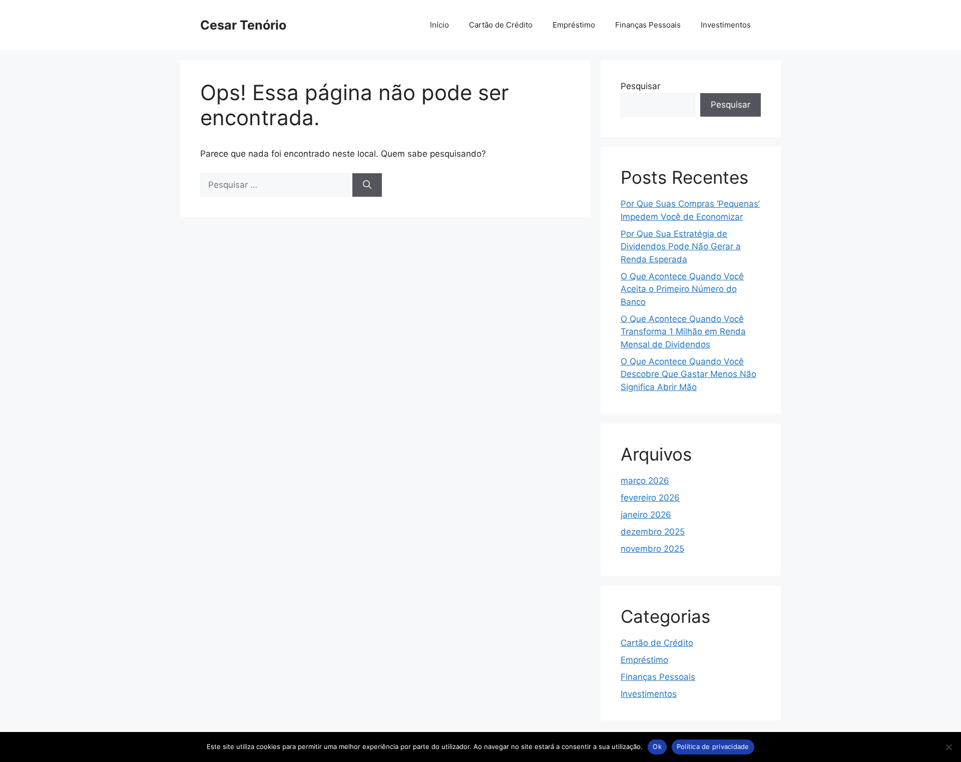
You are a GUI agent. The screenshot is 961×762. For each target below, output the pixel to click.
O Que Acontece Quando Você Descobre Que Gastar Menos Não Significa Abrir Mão (688, 374)
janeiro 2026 (646, 515)
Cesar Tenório (243, 25)
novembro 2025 (652, 549)
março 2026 (645, 481)
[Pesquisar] (367, 185)
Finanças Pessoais (648, 25)
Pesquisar (640, 86)
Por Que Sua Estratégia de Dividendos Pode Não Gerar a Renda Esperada (681, 246)
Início (439, 25)
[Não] (948, 747)
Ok (657, 746)
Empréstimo (574, 25)
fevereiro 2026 (650, 498)
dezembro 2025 (653, 532)
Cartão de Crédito (501, 25)
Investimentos (726, 25)
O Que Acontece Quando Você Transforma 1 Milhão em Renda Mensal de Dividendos (683, 331)
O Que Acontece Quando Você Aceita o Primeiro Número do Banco (682, 289)
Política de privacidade (713, 746)
